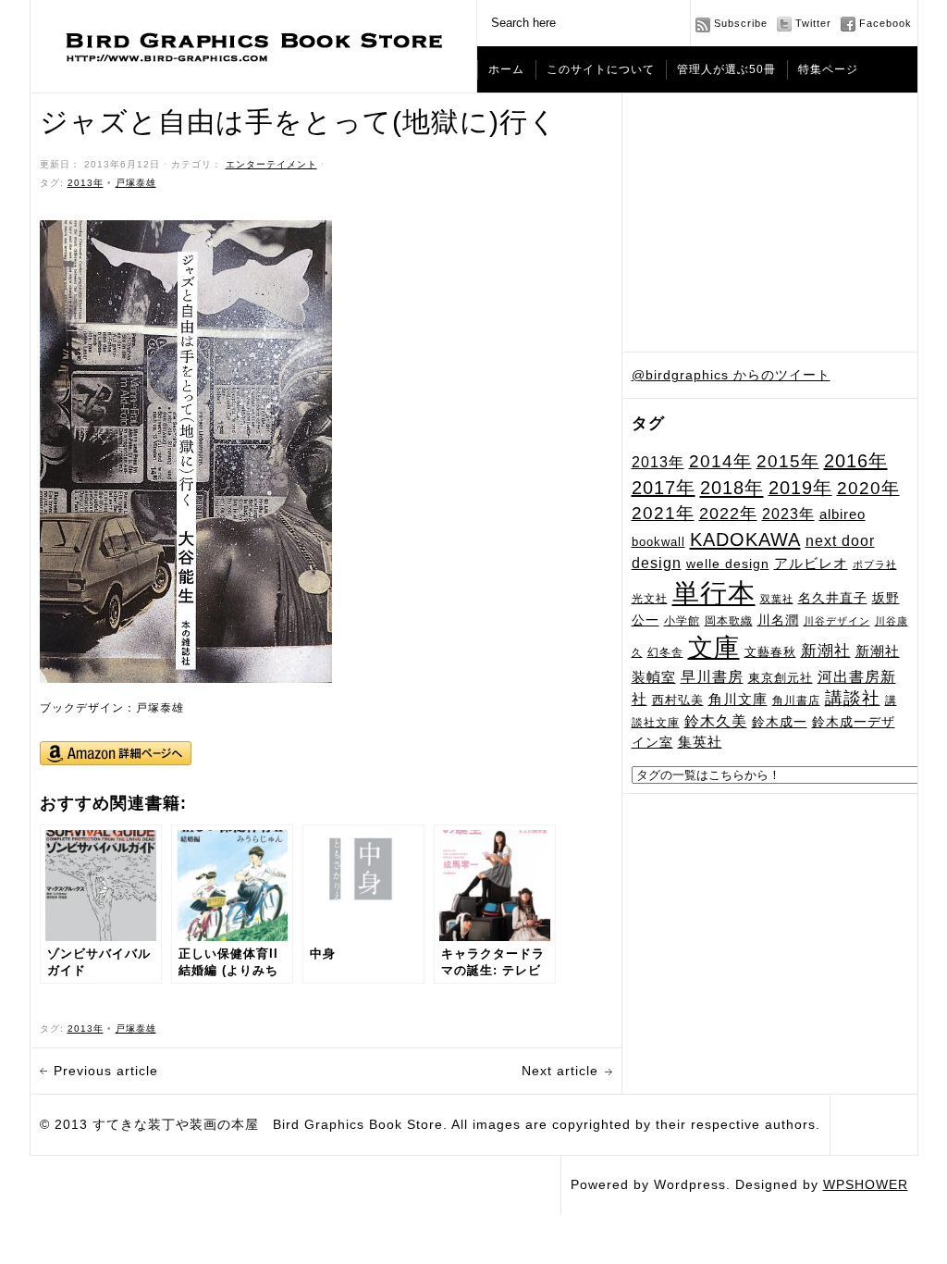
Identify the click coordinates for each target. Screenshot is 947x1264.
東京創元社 (780, 678)
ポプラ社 (875, 564)
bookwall (658, 542)
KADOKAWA (745, 539)
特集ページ (828, 69)
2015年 (787, 461)
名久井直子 (832, 598)
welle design (727, 563)
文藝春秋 (770, 652)
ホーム (506, 69)
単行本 (714, 592)
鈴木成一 (779, 721)
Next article (560, 1070)
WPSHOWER (865, 1184)
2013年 (658, 461)
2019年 (800, 487)
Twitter (813, 23)
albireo (842, 514)
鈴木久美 (715, 721)
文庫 (714, 647)
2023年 (788, 514)
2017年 (663, 487)
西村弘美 (678, 700)
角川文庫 (738, 699)
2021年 (663, 513)
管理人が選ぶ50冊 (726, 69)
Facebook (885, 23)
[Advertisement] (770, 223)
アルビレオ (811, 563)
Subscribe (741, 23)
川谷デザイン (837, 620)
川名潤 (778, 620)
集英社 (700, 742)
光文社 (650, 598)
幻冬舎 (665, 652)
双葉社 (776, 598)
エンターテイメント (271, 164)
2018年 (732, 487)
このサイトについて (601, 69)
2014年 (720, 461)
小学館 (682, 620)
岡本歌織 (729, 620)
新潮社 (826, 651)
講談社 (852, 698)
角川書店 (796, 700)
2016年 (856, 461)
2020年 (868, 488)
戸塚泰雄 (136, 183)
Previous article (106, 1070)
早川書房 (712, 677)
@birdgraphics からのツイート (731, 374)
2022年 (728, 513)
